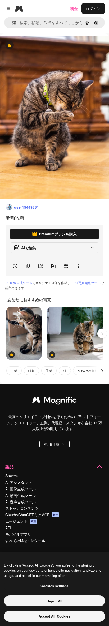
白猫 (14, 370)
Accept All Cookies (54, 616)
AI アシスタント (18, 482)
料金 (74, 8)
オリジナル (36, 45)
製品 (9, 467)
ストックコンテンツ (22, 508)
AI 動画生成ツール (20, 495)
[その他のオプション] (78, 266)
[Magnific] (54, 401)
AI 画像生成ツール (19, 282)
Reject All (54, 600)
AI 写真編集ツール (88, 282)
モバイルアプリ (18, 534)
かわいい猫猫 (87, 370)
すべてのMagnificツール (25, 540)
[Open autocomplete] (11, 23)
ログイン (93, 8)
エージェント (20, 521)
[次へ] (102, 333)
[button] (54, 444)
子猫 (49, 370)
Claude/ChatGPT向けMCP (31, 514)
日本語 (54, 444)
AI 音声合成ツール (20, 501)
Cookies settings (54, 585)
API (8, 527)
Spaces (11, 475)
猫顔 (31, 370)
